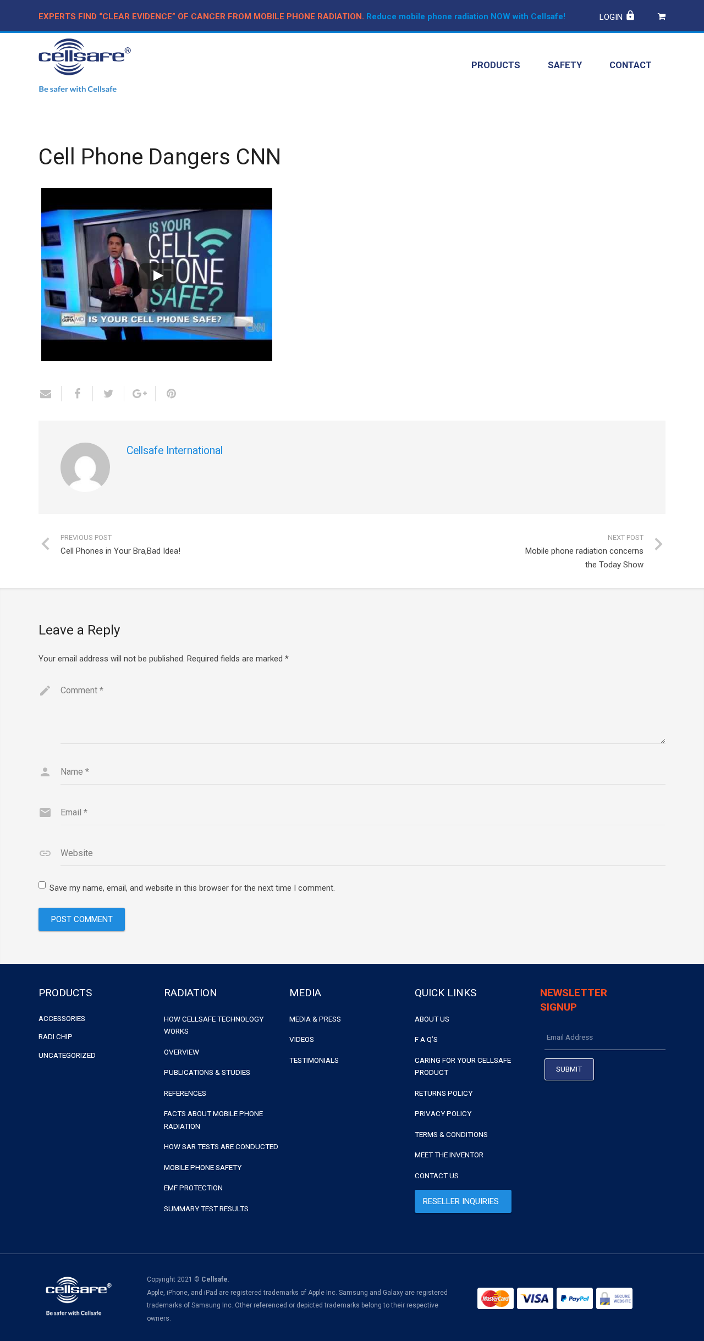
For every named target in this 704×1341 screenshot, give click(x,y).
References (185, 1093)
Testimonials (314, 1060)
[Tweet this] (108, 393)
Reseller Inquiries (461, 1201)
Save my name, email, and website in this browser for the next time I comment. (192, 888)
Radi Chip (55, 1036)
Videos (301, 1039)
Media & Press (315, 1018)
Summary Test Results (206, 1208)
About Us (432, 1018)
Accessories (61, 1018)
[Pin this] (167, 393)
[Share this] (77, 393)
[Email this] (50, 393)
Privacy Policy (443, 1113)
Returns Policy (443, 1093)
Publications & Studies (207, 1072)
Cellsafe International (175, 450)
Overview (181, 1051)
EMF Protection (193, 1187)
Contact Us (437, 1175)
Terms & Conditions (451, 1134)
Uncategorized (67, 1055)
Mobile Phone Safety (202, 1167)
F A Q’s (426, 1039)
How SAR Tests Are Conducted (221, 1146)
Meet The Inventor (449, 1154)
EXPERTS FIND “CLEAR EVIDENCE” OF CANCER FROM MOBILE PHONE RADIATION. (201, 16)
